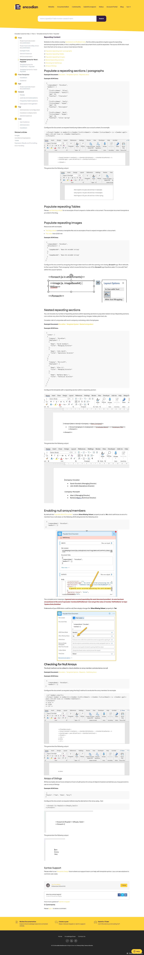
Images (17, 135)
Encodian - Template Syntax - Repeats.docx (74, 75)
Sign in (128, 7)
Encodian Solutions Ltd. (61, 945)
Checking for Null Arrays (54, 63)
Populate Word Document (63, 514)
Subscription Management (28, 104)
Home (60, 936)
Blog (122, 7)
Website (51, 7)
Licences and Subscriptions (29, 98)
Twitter (122, 894)
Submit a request (90, 7)
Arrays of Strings (51, 66)
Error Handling (19, 146)
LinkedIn (125, 894)
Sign (19, 84)
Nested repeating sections (55, 60)
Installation (23, 78)
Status (101, 7)
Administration (24, 125)
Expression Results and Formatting (26, 143)
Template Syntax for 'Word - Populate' (48, 34)
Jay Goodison (56, 884)
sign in (51, 908)
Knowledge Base (70, 936)
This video (49, 233)
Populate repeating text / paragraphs (59, 51)
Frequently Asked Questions (29, 101)
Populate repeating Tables (55, 54)
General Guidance (26, 54)
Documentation (63, 7)
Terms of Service (89, 945)
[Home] (26, 6)
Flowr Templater (23, 75)
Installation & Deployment (28, 113)
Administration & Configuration (30, 110)
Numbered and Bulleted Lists (75, 42)
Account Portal (112, 7)
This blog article (51, 230)
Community (76, 7)
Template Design (63, 871)
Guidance (23, 80)
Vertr (19, 119)
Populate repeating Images (55, 57)
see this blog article (55, 210)
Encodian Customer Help (22, 34)
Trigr (19, 107)
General (21, 92)
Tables (17, 140)
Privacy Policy (80, 945)
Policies (22, 95)
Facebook (119, 894)
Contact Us (81, 936)
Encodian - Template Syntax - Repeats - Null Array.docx (77, 672)
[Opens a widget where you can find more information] (136, 951)
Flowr (33, 34)
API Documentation (26, 56)
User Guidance (24, 122)
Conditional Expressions (22, 138)
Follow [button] (124, 885)
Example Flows (24, 51)
